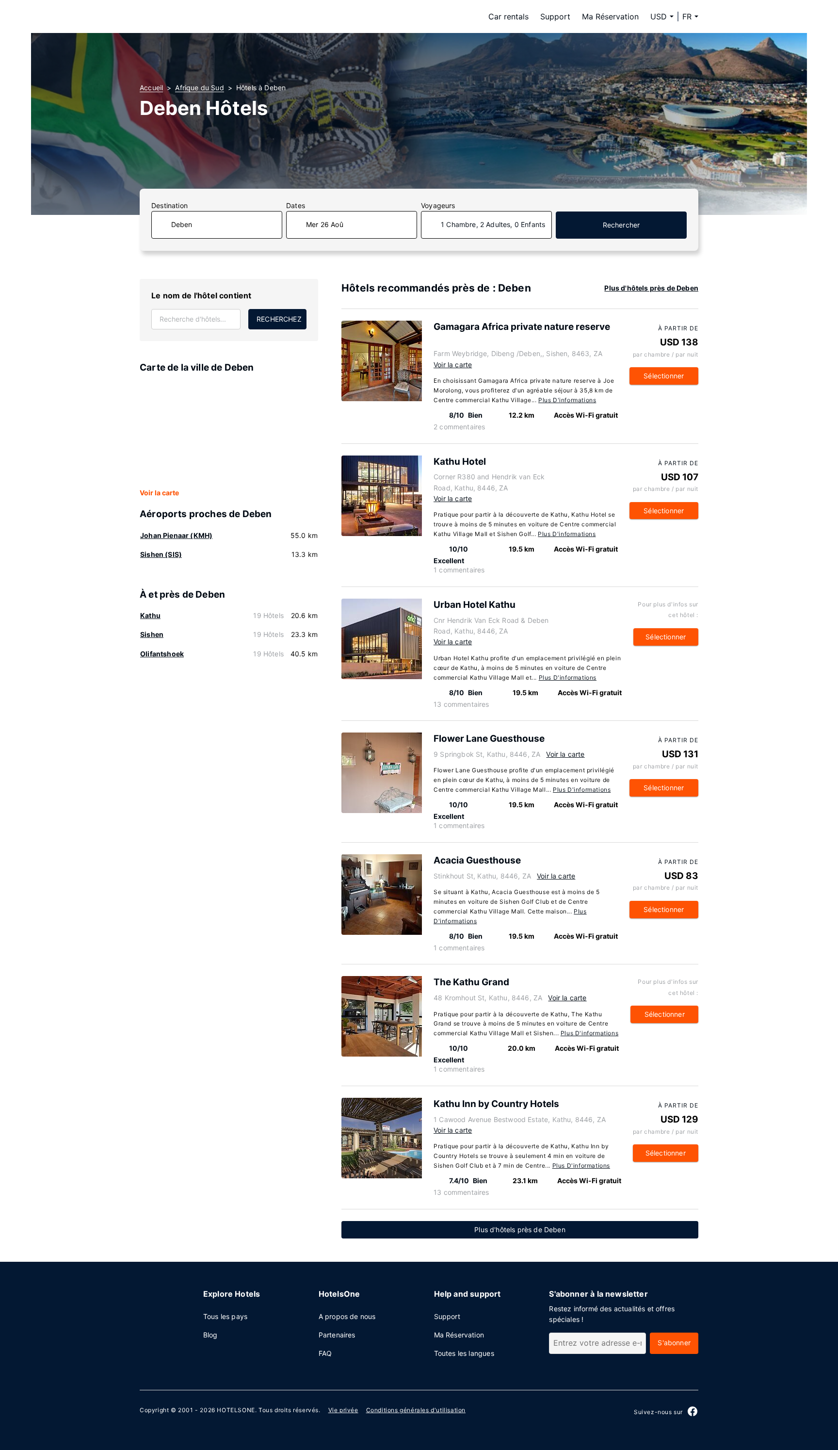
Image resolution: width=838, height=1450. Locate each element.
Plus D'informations (567, 400)
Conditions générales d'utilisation (416, 1410)
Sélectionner (664, 376)
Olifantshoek (162, 654)
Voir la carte (159, 493)
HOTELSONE (236, 1410)
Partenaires (337, 1335)
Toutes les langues (464, 1353)
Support (555, 16)
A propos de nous (347, 1316)
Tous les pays (225, 1316)
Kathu (150, 615)
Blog (210, 1335)
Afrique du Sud (199, 87)
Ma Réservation (610, 16)
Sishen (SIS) (161, 554)
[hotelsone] (201, 16)
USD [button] (658, 16)
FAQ (325, 1353)
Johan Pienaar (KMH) (176, 535)
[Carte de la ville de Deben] (229, 431)
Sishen (151, 634)
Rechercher (621, 225)
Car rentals (508, 16)
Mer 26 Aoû (324, 224)
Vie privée (343, 1410)
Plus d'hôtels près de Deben (651, 288)
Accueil (151, 87)
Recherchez (279, 319)
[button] (690, 16)
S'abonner (674, 1342)
